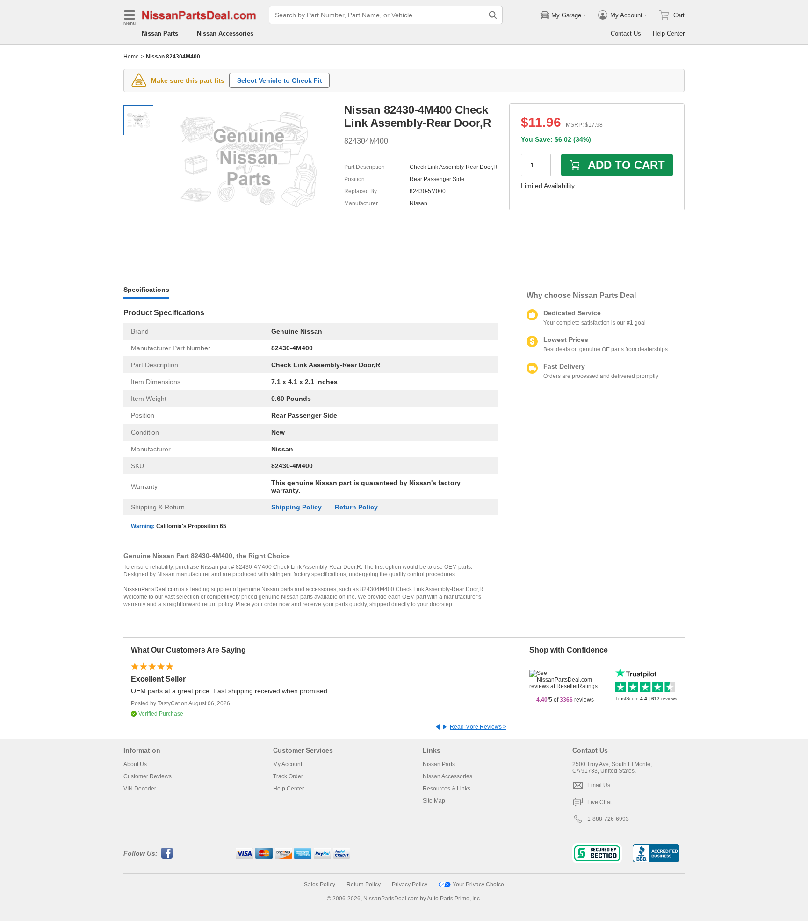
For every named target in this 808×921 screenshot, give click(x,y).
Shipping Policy (296, 507)
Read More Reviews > (478, 727)
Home (131, 56)
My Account (287, 764)
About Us (135, 764)
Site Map (434, 801)
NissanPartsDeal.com (151, 589)
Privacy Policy (409, 884)
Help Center (669, 33)
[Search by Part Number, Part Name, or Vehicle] (492, 15)
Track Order (288, 776)
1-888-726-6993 (608, 819)
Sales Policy (319, 884)
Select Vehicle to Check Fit (279, 80)
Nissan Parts (160, 33)
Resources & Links (446, 788)
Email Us (598, 785)
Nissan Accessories (225, 33)
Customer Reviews (147, 776)
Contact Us (626, 33)
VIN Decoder (139, 788)
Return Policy (356, 507)
